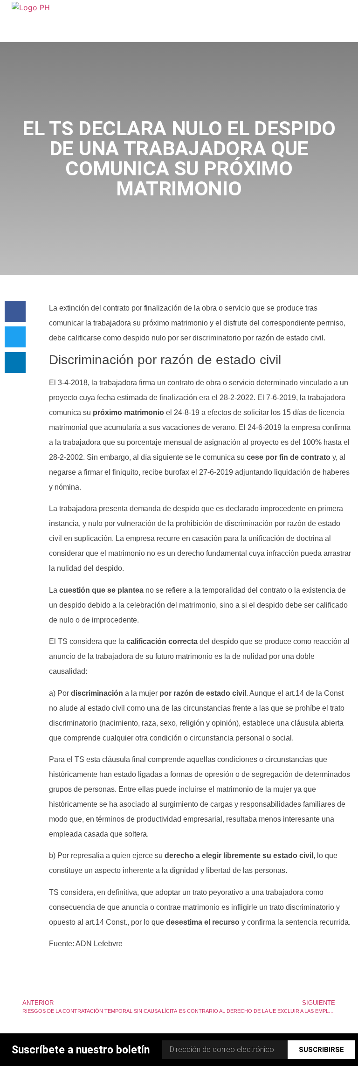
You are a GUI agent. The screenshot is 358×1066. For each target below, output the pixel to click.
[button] (15, 311)
